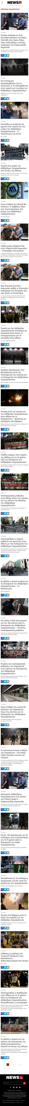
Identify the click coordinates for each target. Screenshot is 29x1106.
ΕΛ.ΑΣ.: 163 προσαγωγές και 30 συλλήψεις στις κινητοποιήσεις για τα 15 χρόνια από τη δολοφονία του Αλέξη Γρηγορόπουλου (14, 840)
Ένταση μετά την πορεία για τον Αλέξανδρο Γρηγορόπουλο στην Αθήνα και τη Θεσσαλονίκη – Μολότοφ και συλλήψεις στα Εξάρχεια (14, 416)
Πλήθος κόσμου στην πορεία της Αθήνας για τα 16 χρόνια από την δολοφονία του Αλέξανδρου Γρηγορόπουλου (13, 458)
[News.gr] (15, 2)
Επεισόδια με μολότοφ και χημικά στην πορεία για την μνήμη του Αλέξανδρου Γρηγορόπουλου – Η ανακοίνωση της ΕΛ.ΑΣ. (13, 129)
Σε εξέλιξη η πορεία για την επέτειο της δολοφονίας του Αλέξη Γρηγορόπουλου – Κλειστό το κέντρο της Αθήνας (14, 1043)
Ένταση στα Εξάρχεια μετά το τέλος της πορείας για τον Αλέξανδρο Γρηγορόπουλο (13, 917)
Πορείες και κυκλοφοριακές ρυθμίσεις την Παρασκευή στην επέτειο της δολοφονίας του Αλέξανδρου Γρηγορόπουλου (14, 669)
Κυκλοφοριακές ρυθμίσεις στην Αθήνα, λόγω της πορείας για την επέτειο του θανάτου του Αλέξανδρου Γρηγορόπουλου (14, 501)
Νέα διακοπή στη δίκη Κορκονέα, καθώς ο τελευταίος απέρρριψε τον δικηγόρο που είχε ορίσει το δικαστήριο (14, 289)
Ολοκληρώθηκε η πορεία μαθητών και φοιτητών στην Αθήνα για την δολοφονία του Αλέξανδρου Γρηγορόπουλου (14, 542)
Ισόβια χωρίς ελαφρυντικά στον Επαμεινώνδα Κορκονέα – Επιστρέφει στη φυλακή (14, 248)
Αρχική (3, 1100)
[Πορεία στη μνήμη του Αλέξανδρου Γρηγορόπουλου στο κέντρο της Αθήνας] (14, 151)
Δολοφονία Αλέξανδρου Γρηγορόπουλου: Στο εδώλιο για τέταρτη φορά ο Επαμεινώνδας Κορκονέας (13, 798)
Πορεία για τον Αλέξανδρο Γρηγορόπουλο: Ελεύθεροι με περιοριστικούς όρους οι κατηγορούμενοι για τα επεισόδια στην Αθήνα (14, 333)
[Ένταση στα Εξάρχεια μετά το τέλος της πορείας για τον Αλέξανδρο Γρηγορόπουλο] (14, 901)
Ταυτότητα (18, 1102)
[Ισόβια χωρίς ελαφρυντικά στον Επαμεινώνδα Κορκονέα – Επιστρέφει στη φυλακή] (14, 232)
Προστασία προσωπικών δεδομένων (8, 1102)
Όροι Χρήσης (22, 1100)
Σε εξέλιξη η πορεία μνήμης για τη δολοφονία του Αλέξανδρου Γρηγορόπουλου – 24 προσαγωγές (14, 585)
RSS (21, 1102)
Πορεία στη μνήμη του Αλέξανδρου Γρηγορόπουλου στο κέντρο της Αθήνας (13, 168)
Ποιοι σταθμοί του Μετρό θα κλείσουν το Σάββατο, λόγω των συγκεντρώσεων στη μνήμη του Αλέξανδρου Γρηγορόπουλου (13, 209)
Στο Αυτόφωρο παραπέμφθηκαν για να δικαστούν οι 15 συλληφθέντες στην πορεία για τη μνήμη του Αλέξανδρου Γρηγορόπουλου (14, 86)
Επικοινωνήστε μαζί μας (10, 1100)
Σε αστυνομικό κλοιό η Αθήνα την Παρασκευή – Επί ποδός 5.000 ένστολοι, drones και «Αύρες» (14, 754)
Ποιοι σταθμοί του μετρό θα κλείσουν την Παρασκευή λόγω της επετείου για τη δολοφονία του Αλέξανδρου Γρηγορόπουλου (13, 712)
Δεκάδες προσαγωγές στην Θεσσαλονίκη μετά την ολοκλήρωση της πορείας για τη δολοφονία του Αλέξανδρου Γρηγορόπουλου (14, 375)
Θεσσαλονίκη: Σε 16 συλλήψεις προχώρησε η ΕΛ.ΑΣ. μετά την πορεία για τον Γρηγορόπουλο (14, 880)
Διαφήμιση (17, 1100)
